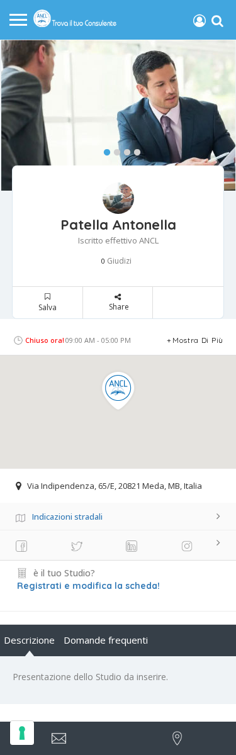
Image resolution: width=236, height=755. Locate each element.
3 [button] (124, 150)
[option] (118, 115)
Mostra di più (197, 340)
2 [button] (114, 150)
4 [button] (134, 150)
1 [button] (104, 150)
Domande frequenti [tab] (106, 640)
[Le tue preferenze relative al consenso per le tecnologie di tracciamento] (22, 733)
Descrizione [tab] (29, 640)
